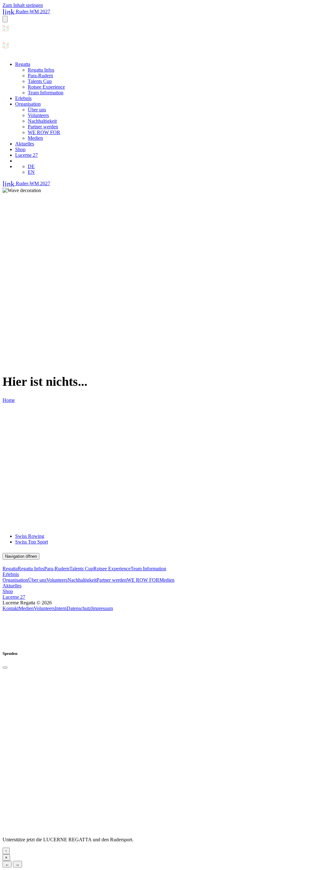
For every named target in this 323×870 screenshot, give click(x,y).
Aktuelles (24, 143)
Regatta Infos (41, 70)
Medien (35, 138)
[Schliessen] (5, 667)
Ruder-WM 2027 (26, 11)
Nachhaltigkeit (42, 121)
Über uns (37, 109)
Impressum (102, 608)
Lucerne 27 (26, 155)
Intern (61, 608)
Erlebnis (23, 98)
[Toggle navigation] (5, 19)
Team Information (45, 92)
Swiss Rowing (29, 536)
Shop (20, 149)
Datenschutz (79, 608)
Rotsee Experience (46, 87)
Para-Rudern (40, 75)
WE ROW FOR (44, 132)
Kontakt (11, 608)
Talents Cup (40, 81)
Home (9, 400)
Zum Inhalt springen (23, 5)
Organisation (28, 104)
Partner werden (43, 126)
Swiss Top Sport (31, 541)
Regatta (22, 64)
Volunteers (38, 115)
